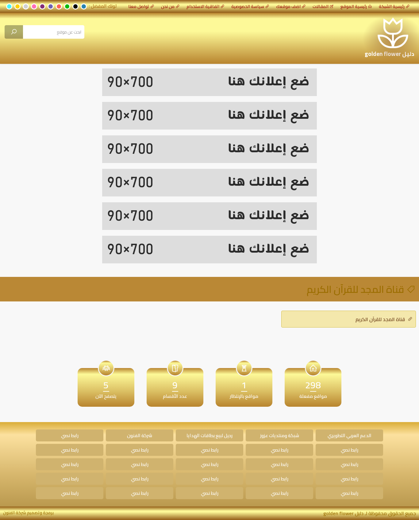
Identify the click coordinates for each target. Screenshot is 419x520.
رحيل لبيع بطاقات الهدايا (209, 435)
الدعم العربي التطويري (349, 435)
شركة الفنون (139, 435)
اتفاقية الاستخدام (202, 6)
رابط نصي (70, 435)
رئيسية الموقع (353, 6)
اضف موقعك (288, 6)
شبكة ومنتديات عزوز (279, 435)
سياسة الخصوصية (247, 6)
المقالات (321, 6)
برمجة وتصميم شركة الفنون (28, 513)
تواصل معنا (138, 6)
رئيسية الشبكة (392, 6)
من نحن (168, 6)
